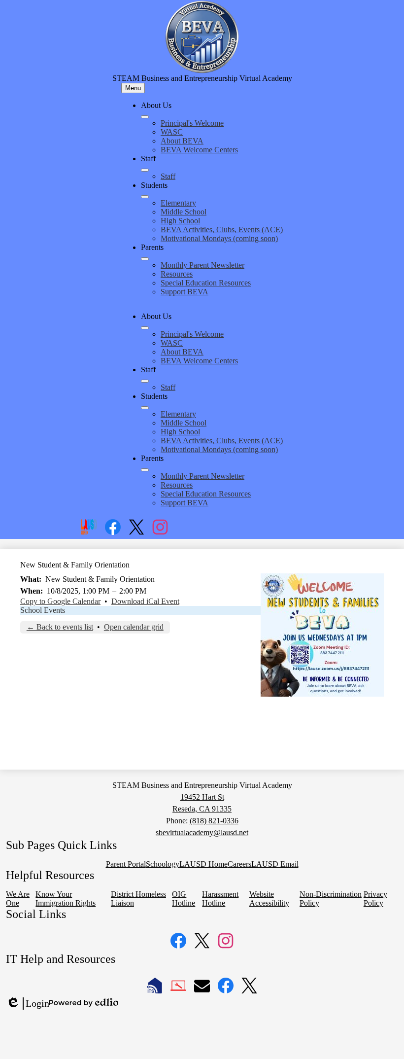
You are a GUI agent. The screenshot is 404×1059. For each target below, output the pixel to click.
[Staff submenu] (145, 170)
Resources (177, 274)
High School (180, 220)
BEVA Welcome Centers (199, 149)
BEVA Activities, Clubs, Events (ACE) (222, 229)
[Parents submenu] (145, 258)
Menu (133, 88)
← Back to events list (60, 627)
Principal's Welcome (192, 123)
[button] (145, 327)
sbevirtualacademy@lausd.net (202, 832)
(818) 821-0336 (214, 820)
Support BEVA (184, 291)
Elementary (178, 203)
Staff (168, 176)
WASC (172, 132)
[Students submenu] (145, 196)
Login (27, 1004)
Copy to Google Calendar (60, 601)
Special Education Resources (206, 283)
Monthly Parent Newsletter (202, 265)
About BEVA (182, 141)
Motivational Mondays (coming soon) (219, 238)
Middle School (183, 212)
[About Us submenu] (145, 116)
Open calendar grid (134, 627)
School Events (42, 610)
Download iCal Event (145, 601)
